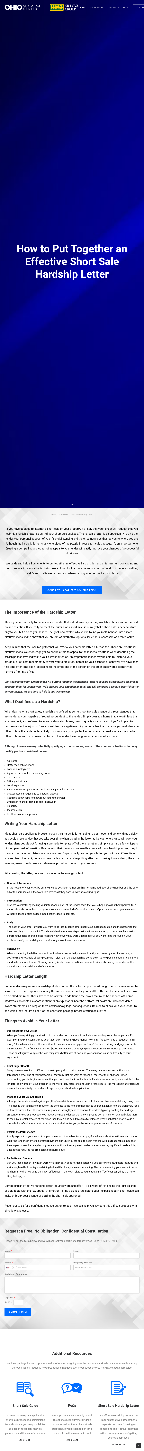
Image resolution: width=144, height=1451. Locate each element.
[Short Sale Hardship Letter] (118, 1388)
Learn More (25, 1440)
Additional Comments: (16, 1274)
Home (82, 7)
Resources (113, 7)
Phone (8, 1262)
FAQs (125, 7)
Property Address (83, 1262)
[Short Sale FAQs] (72, 1388)
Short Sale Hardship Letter (118, 1406)
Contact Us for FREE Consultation (72, 590)
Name (8, 1251)
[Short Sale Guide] (25, 1388)
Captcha (9, 1297)
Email (76, 1251)
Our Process (96, 7)
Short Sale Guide (25, 1406)
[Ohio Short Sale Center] (41, 7)
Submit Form (18, 1312)
